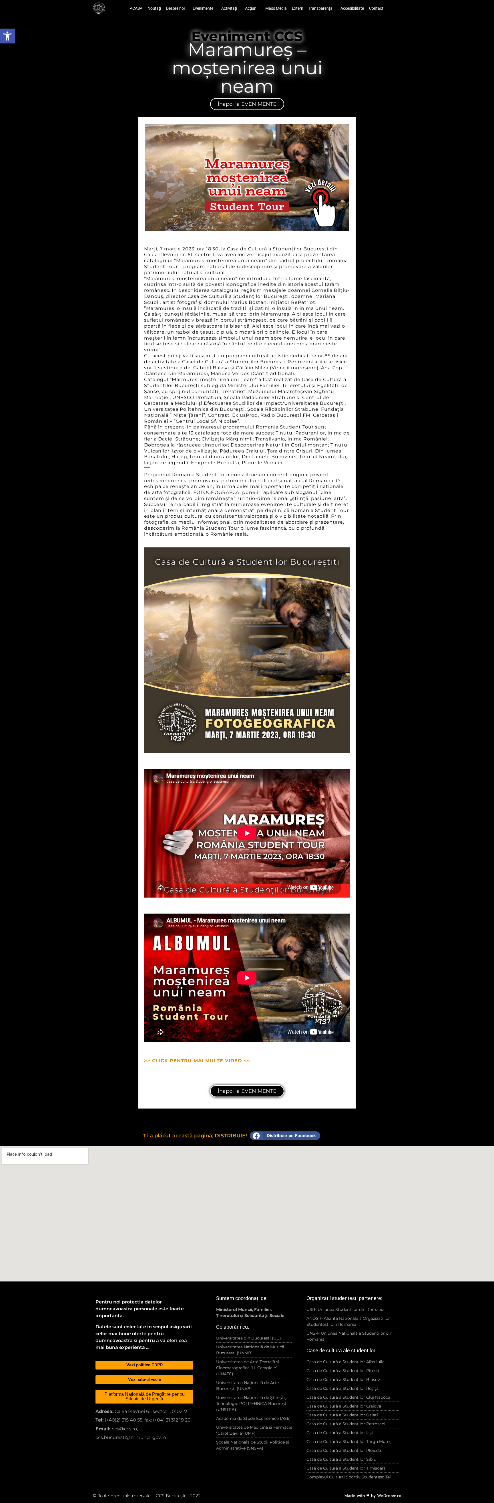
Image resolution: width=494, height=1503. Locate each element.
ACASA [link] (136, 8)
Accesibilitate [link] (352, 8)
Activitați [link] (229, 8)
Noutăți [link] (154, 8)
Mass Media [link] (276, 8)
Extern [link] (297, 8)
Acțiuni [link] (251, 8)
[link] (7, 36)
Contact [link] (376, 8)
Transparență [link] (320, 8)
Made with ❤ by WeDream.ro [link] (372, 1496)
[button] (285, 1135)
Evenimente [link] (203, 8)
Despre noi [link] (175, 8)
